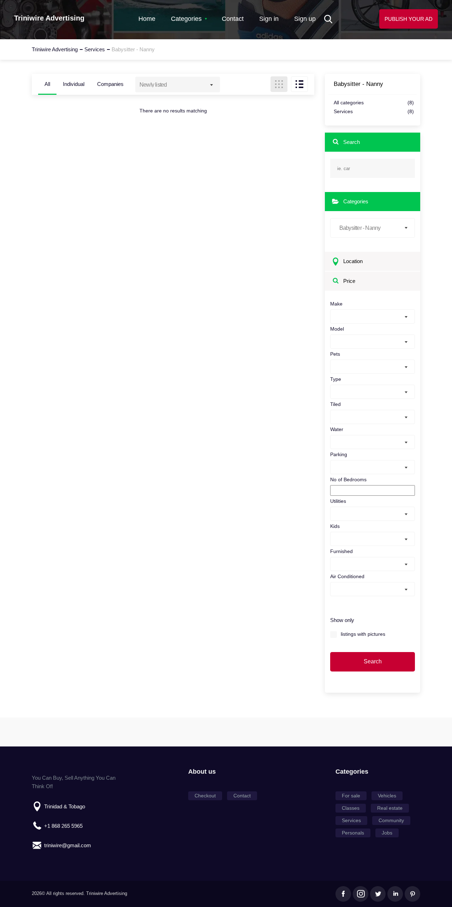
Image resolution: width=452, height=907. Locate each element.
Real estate (390, 808)
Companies (110, 84)
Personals (353, 833)
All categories (374, 102)
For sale (351, 795)
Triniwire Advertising (49, 18)
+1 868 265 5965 (63, 826)
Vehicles (387, 795)
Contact (233, 18)
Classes (350, 808)
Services (374, 111)
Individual (73, 84)
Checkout (205, 795)
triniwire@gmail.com (67, 845)
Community (391, 820)
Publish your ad (409, 19)
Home (146, 18)
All (47, 84)
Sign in (269, 18)
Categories (186, 18)
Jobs (387, 833)
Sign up (305, 18)
